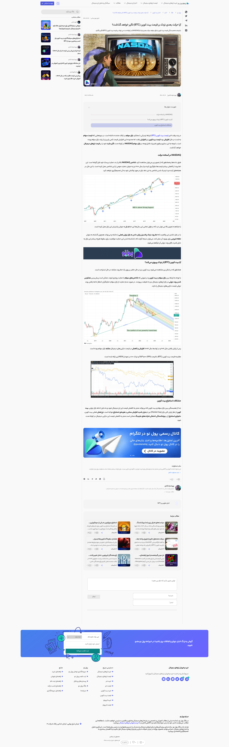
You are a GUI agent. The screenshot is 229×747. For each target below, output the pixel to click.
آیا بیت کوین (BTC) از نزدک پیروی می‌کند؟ (159, 119)
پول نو (179, 13)
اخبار (166, 13)
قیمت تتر (108, 686)
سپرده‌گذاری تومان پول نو (77, 672)
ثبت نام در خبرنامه (82, 651)
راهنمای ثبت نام (55, 681)
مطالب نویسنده (169, 492)
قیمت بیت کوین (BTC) (160, 135)
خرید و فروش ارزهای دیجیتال (129, 723)
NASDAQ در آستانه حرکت (164, 114)
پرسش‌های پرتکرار (80, 681)
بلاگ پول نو (82, 686)
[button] (133, 455)
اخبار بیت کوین (156, 13)
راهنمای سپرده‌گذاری (54, 691)
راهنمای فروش (56, 677)
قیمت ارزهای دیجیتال (150, 3)
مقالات (118, 3)
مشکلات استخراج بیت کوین (162, 125)
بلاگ (172, 13)
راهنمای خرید (56, 672)
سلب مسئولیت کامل (174, 473)
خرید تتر (108, 681)
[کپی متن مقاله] (104, 479)
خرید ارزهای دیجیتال (170, 3)
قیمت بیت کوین (105, 696)
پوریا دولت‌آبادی (169, 486)
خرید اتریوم (107, 700)
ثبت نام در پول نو (80, 677)
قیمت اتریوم (107, 705)
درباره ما (83, 691)
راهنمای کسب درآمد (54, 686)
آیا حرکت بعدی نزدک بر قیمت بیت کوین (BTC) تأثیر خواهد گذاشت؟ (130, 13)
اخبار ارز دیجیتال (131, 3)
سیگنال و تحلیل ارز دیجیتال (100, 3)
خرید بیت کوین (106, 691)
